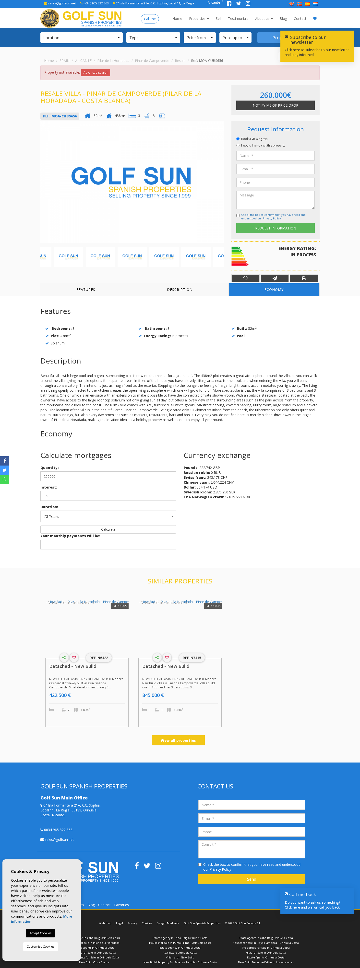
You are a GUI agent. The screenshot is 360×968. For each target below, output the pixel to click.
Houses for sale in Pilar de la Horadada (94, 943)
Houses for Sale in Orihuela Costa (94, 952)
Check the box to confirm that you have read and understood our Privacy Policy (273, 216)
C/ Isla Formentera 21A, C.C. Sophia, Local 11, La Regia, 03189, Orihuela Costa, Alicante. (70, 810)
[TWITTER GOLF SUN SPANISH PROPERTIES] (239, 4)
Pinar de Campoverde (152, 60)
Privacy (132, 923)
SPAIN (65, 60)
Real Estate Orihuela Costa (180, 952)
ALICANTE (83, 60)
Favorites (121, 904)
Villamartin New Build (180, 957)
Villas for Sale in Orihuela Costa (265, 952)
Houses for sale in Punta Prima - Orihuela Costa (180, 943)
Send (251, 879)
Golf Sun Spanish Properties (202, 923)
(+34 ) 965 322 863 (96, 3)
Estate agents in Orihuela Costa (94, 947)
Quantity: (49, 467)
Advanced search (96, 72)
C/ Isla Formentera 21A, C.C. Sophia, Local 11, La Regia (154, 3)
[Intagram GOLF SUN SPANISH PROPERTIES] (248, 4)
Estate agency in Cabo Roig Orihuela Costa (180, 938)
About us (262, 18)
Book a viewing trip (254, 139)
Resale (180, 60)
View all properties (178, 740)
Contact (300, 18)
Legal (119, 923)
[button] (81, 37)
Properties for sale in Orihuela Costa (266, 947)
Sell (218, 18)
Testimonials (238, 18)
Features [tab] (85, 289)
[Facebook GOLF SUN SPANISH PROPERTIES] (229, 4)
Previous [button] (41, 182)
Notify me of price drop (275, 105)
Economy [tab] (274, 289)
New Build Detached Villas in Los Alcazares (266, 962)
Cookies (147, 923)
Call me (150, 18)
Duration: (49, 506)
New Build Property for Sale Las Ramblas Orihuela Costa (180, 962)
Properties (197, 18)
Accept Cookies (40, 933)
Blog (283, 18)
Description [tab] (179, 289)
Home (177, 18)
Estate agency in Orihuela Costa (180, 947)
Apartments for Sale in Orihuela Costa (94, 957)
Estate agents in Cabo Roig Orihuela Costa (266, 938)
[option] (132, 182)
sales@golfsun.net (61, 3)
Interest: (48, 487)
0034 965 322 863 (57, 829)
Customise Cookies (40, 946)
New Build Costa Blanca (94, 962)
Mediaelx (173, 923)
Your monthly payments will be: (70, 536)
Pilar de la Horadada (113, 60)
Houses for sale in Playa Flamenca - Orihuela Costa (266, 943)
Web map (105, 923)
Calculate (108, 529)
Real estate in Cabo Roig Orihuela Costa (94, 938)
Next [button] (222, 182)
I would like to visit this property (263, 145)
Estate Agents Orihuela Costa (266, 957)
